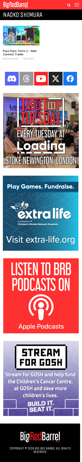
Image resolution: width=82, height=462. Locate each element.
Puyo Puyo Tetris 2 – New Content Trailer (19, 52)
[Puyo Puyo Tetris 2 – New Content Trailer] (21, 35)
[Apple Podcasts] (41, 332)
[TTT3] (41, 167)
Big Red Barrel (10, 58)
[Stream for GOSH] (41, 415)
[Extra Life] (40, 249)
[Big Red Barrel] (15, 8)
